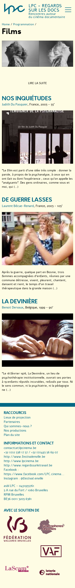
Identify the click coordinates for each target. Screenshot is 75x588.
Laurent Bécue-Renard (18, 206)
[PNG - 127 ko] (51, 533)
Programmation (23, 24)
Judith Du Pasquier (15, 104)
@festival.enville (32, 478)
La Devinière (20, 301)
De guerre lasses (27, 200)
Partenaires (12, 422)
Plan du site (12, 435)
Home (6, 24)
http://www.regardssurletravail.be (28, 465)
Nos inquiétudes (26, 98)
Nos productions (15, 430)
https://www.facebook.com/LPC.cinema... (34, 474)
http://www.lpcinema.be (21, 461)
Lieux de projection (17, 417)
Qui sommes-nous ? (18, 426)
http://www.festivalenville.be (24, 457)
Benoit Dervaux (12, 307)
